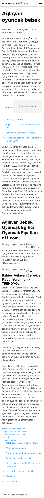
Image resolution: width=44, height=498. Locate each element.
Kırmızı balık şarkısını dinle (18, 458)
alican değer (7, 437)
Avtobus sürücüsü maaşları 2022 (22, 443)
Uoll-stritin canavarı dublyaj (19, 471)
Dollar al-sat (12, 481)
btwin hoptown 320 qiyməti (14, 434)
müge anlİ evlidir (9, 440)
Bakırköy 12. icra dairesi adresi (21, 132)
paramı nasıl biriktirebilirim (13, 429)
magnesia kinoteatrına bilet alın (16, 431)
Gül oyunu (10, 476)
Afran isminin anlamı (16, 448)
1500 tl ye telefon (14, 119)
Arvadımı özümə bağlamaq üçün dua (24, 453)
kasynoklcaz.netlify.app (15, 3)
